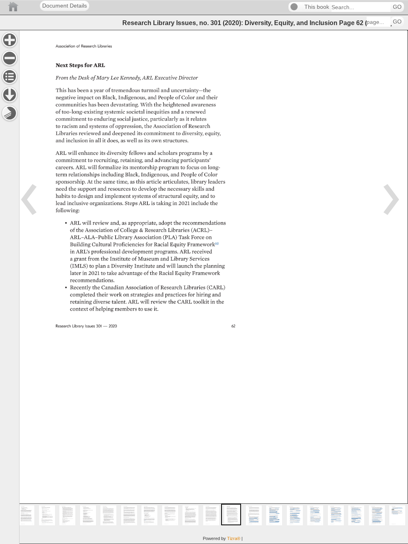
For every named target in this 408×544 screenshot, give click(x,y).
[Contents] (10, 76)
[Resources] (10, 95)
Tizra (233, 538)
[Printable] (10, 113)
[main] (213, 287)
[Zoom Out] (10, 58)
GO (397, 7)
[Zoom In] (10, 40)
